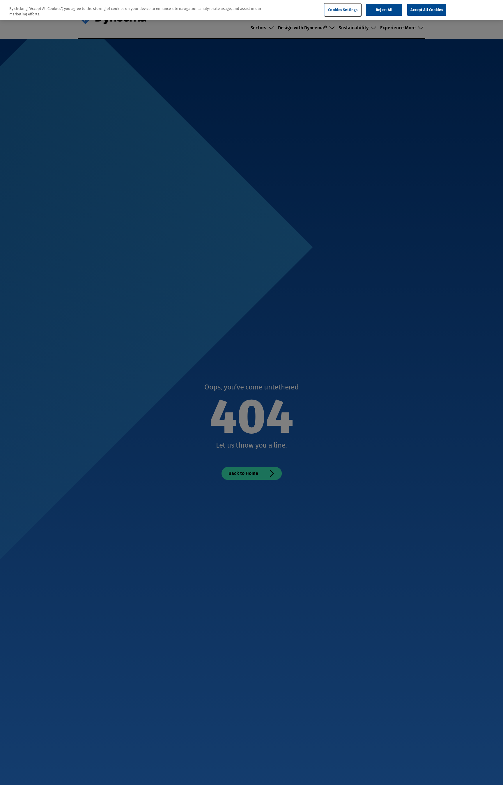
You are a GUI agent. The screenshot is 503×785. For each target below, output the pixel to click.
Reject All (384, 10)
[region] (251, 10)
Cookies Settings (342, 10)
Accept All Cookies (426, 10)
